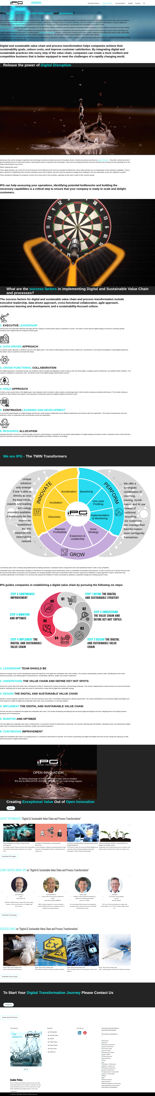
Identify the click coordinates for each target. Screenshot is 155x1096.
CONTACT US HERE (77, 559)
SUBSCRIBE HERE (77, 544)
